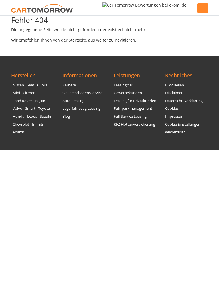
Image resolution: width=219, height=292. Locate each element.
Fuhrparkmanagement (133, 108)
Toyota (44, 108)
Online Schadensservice (82, 92)
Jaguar (40, 100)
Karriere (69, 85)
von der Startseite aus (74, 40)
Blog (66, 116)
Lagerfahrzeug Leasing (81, 108)
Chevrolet (21, 124)
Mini (16, 92)
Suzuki (45, 116)
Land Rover (22, 100)
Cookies (172, 108)
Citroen (29, 92)
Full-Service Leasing (130, 116)
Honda (18, 116)
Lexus (32, 116)
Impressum (174, 116)
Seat (30, 85)
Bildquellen (174, 85)
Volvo (17, 108)
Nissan (18, 85)
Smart (30, 108)
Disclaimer (173, 92)
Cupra (42, 85)
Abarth (18, 132)
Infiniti (37, 124)
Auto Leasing (73, 100)
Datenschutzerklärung (184, 100)
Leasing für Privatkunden (135, 100)
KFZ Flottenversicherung (134, 124)
